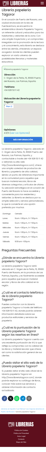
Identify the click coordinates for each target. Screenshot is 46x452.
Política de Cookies (21, 430)
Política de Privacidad (21, 433)
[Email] (29, 398)
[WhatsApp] (16, 398)
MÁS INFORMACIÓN (23, 139)
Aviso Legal (21, 436)
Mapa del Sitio (21, 442)
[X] (10, 398)
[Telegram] (23, 398)
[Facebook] (4, 398)
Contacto (21, 439)
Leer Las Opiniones (19, 132)
